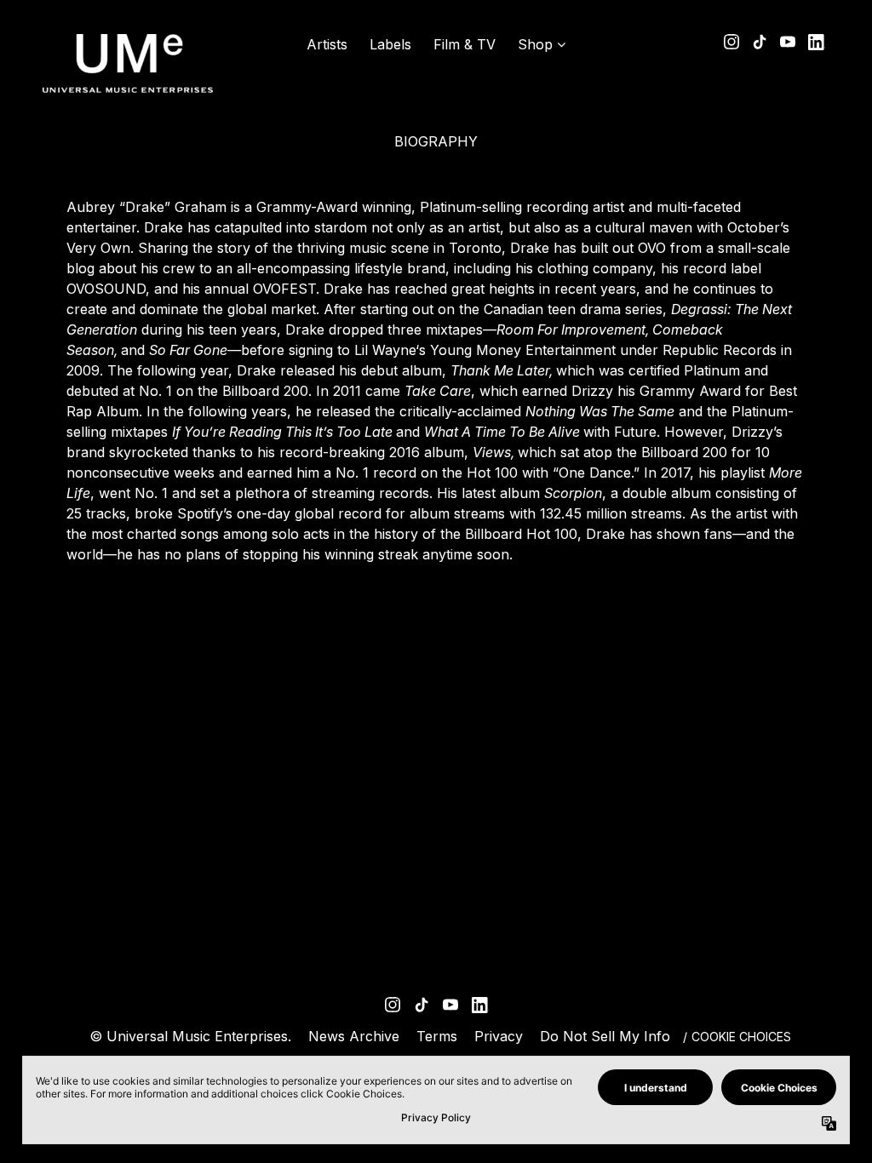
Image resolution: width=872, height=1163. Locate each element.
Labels (390, 44)
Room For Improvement (570, 329)
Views (492, 452)
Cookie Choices (741, 1036)
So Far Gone (188, 349)
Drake (144, 206)
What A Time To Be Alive (502, 431)
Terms (436, 1036)
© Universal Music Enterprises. (190, 1036)
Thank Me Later (499, 370)
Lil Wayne (385, 349)
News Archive (353, 1036)
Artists (327, 44)
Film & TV (464, 44)
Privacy (498, 1036)
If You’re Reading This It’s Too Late (282, 431)
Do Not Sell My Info (605, 1036)
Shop (535, 44)
